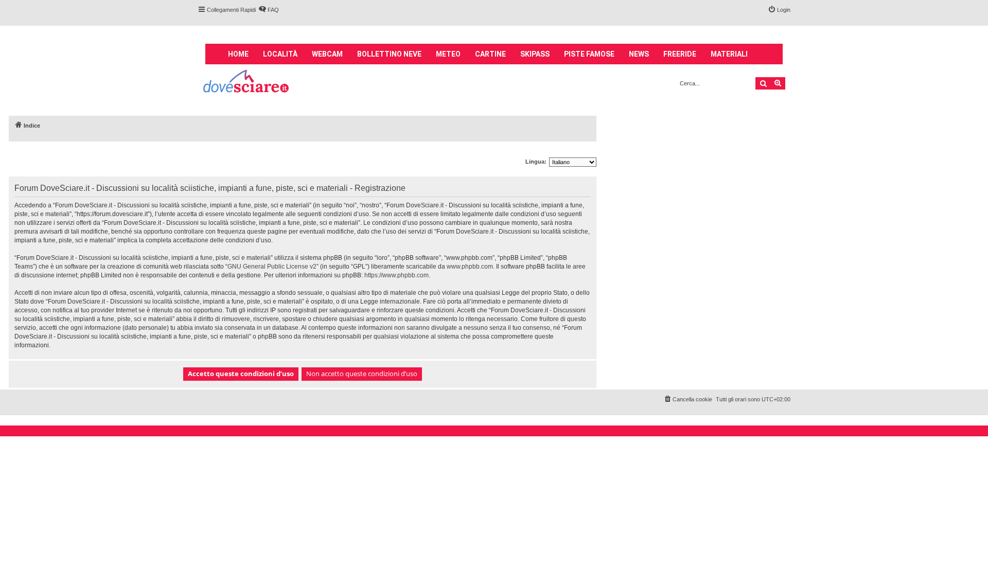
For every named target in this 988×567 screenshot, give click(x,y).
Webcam (327, 54)
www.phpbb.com (470, 266)
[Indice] (247, 82)
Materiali (729, 54)
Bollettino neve (389, 54)
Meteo (448, 54)
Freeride (679, 54)
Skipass (535, 54)
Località (280, 54)
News (639, 54)
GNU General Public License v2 (271, 266)
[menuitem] (268, 10)
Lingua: (535, 161)
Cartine (490, 54)
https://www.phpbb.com (396, 275)
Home (238, 54)
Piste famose (589, 54)
